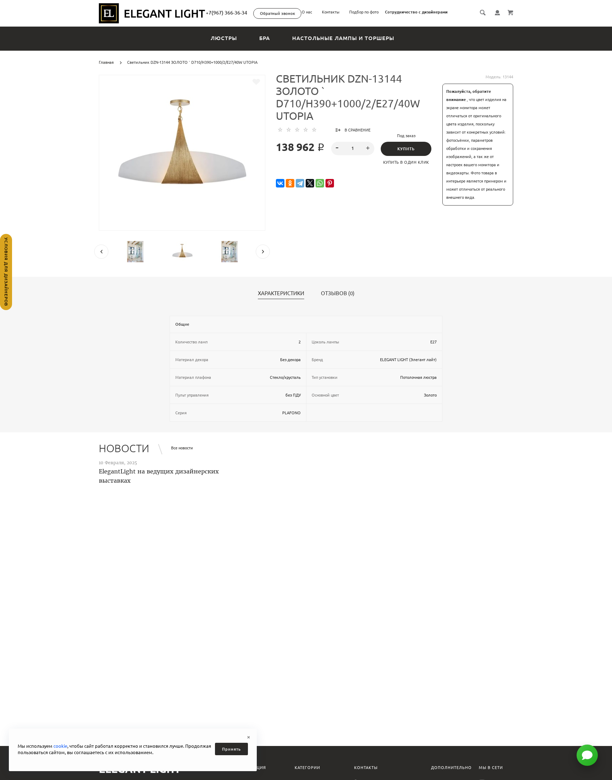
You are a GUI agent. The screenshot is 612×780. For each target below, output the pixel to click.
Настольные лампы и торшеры (343, 38)
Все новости (182, 448)
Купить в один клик (406, 162)
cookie (60, 745)
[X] (310, 183)
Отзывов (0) (338, 293)
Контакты (330, 12)
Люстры (224, 38)
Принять (231, 749)
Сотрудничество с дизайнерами (416, 12)
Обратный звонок (277, 13)
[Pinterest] (329, 183)
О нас (307, 12)
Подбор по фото (364, 12)
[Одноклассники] (290, 183)
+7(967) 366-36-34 (226, 13)
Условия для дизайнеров (6, 271)
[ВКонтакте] (280, 183)
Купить (406, 149)
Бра (264, 38)
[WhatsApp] (320, 183)
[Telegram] (300, 183)
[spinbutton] (352, 148)
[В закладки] (256, 82)
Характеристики (281, 293)
